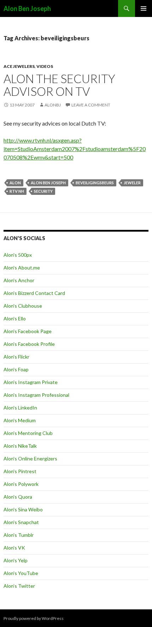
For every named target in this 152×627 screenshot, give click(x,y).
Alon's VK (14, 548)
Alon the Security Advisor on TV (59, 84)
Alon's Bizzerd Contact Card (34, 293)
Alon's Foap (16, 369)
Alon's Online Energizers (30, 458)
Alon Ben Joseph (27, 8)
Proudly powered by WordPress (34, 618)
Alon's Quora (18, 497)
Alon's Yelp (16, 560)
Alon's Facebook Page (28, 331)
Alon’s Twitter (19, 586)
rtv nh (17, 191)
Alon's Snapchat (21, 522)
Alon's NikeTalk (20, 446)
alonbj (53, 105)
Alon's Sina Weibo (23, 509)
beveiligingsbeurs (95, 182)
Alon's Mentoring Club (28, 433)
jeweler (132, 182)
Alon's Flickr (16, 357)
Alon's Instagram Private (31, 382)
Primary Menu (143, 8)
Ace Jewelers (19, 66)
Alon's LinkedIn (20, 408)
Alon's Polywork (21, 484)
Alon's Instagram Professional (36, 395)
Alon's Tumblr (19, 535)
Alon (15, 182)
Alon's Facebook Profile (29, 344)
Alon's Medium (20, 420)
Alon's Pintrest (20, 471)
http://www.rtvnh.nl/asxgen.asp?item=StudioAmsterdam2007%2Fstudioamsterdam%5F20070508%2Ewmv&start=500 (75, 149)
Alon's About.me (22, 268)
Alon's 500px (18, 255)
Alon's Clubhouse (23, 306)
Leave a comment (90, 105)
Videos (44, 66)
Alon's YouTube (21, 573)
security (43, 191)
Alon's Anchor (19, 280)
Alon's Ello (15, 318)
